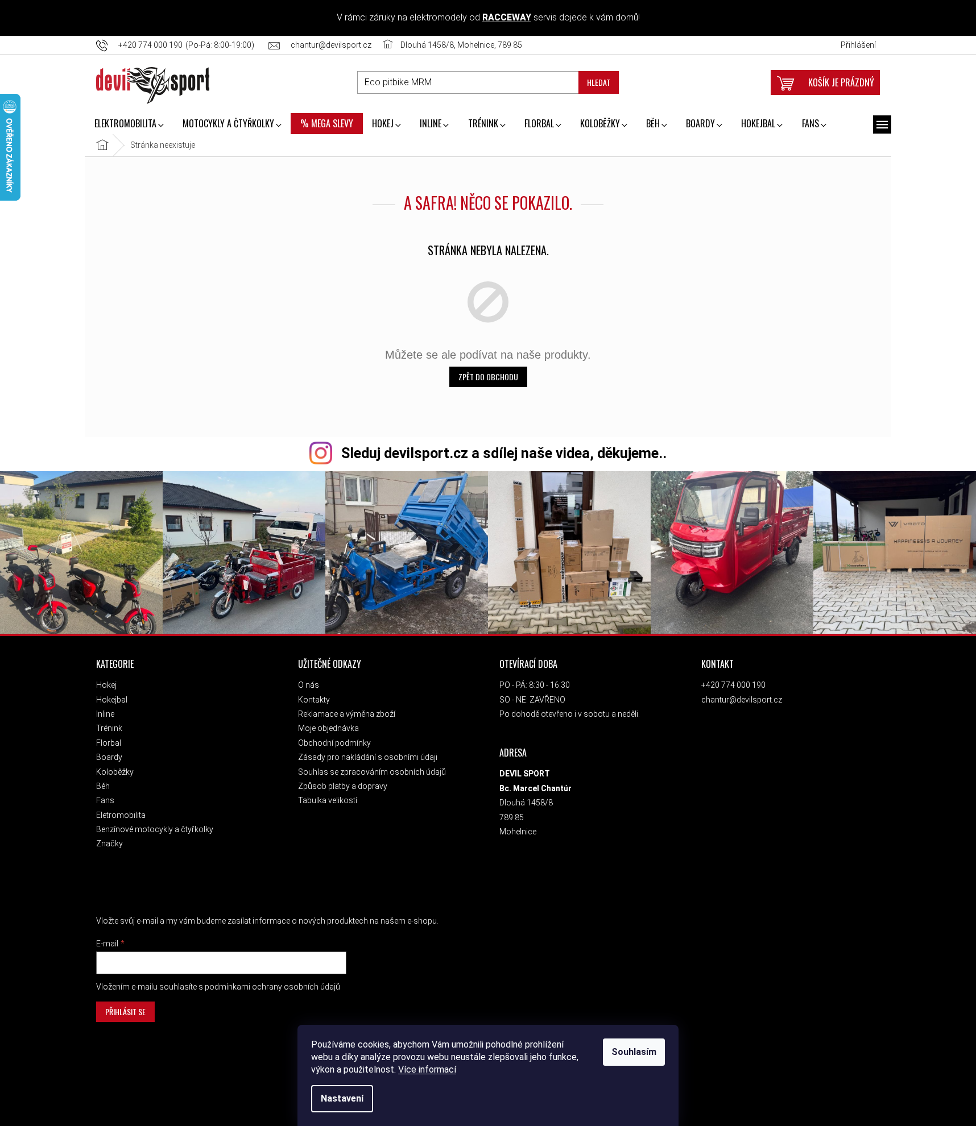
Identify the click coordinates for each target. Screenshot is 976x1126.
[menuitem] (129, 124)
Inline (105, 713)
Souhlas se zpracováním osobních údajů (372, 771)
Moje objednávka (328, 728)
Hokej (106, 684)
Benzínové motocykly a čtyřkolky (154, 829)
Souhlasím (633, 1051)
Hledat (598, 82)
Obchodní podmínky (334, 742)
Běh (103, 786)
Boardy (109, 757)
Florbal (108, 742)
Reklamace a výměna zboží (346, 713)
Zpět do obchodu (488, 377)
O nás (308, 684)
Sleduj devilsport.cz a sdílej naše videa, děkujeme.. (504, 453)
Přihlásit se (125, 1011)
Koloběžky (115, 771)
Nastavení (342, 1098)
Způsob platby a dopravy (342, 786)
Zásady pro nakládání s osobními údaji (367, 757)
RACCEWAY (506, 17)
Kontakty (314, 699)
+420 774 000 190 (733, 684)
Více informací (427, 1069)
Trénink (109, 728)
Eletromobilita (121, 815)
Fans (105, 800)
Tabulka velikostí (327, 800)
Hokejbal (111, 699)
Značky (109, 843)
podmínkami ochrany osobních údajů (272, 986)
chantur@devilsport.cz (741, 699)
